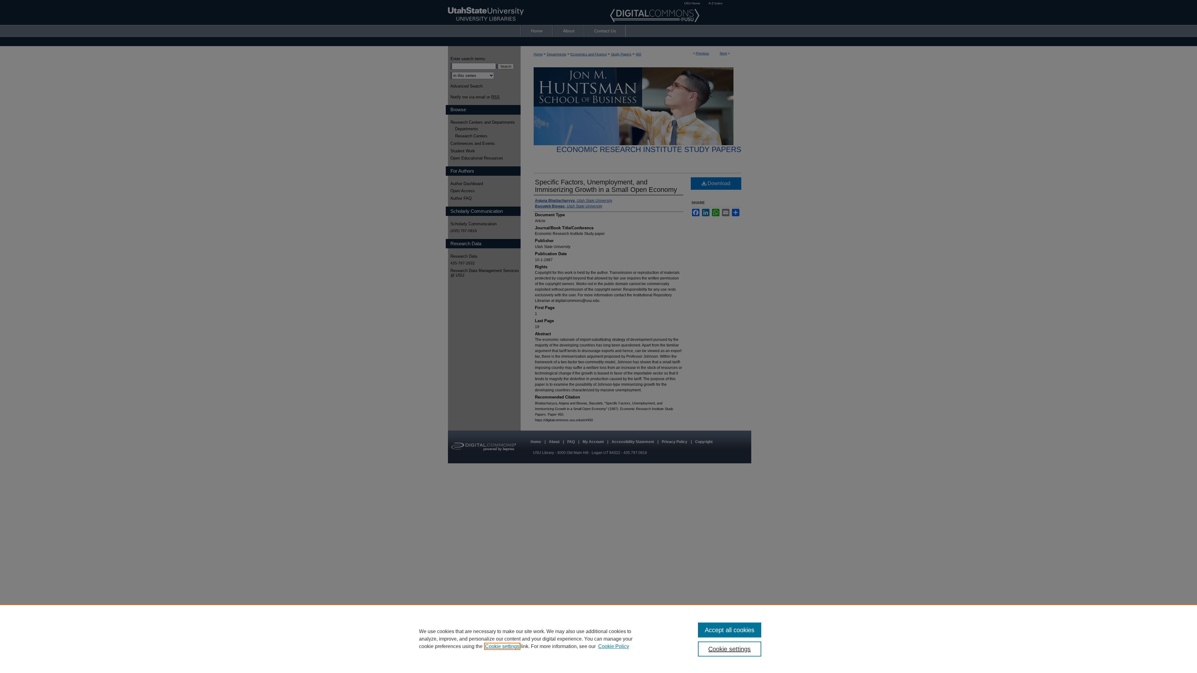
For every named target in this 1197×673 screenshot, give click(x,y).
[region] (598, 638)
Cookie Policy (613, 646)
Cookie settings (502, 646)
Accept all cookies (729, 630)
